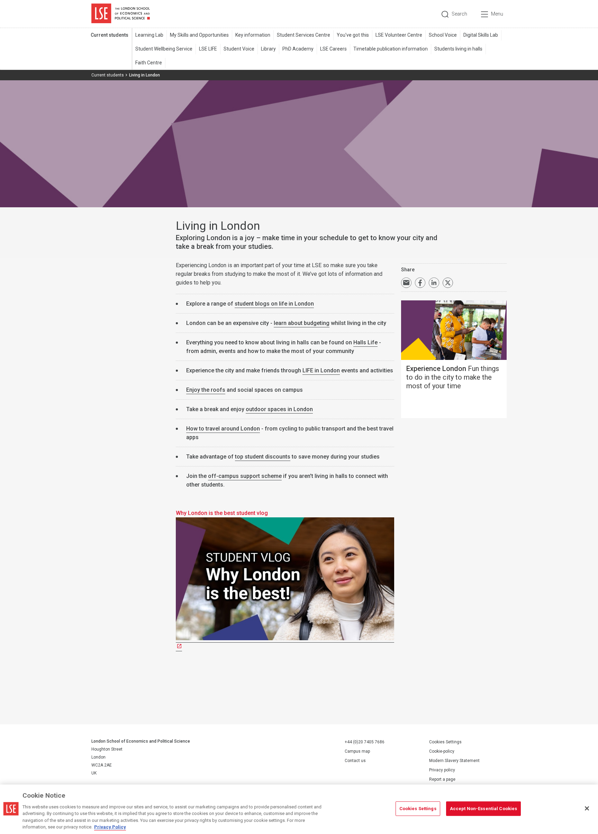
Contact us (355, 760)
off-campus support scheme (245, 476)
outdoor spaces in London (279, 409)
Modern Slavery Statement (454, 760)
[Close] (587, 808)
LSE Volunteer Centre (398, 35)
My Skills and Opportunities (199, 35)
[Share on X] (448, 283)
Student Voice (239, 49)
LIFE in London (321, 370)
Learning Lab (149, 35)
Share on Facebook (420, 283)
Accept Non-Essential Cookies (483, 808)
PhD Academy (298, 49)
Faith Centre (148, 62)
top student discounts (262, 456)
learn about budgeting (301, 323)
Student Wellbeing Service (163, 49)
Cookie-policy (441, 751)
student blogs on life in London (274, 303)
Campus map (357, 751)
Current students (109, 35)
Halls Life (365, 342)
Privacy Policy (110, 827)
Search (459, 14)
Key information (252, 35)
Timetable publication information (390, 49)
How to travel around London (223, 428)
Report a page (442, 779)
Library (268, 49)
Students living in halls (458, 49)
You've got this (353, 35)
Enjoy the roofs (205, 390)
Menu (497, 14)
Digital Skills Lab (480, 35)
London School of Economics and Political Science (120, 13)
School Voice (443, 35)
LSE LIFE (208, 49)
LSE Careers (333, 49)
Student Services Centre (303, 35)
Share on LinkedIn (434, 283)
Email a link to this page (406, 283)
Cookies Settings (445, 742)
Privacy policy (442, 770)
